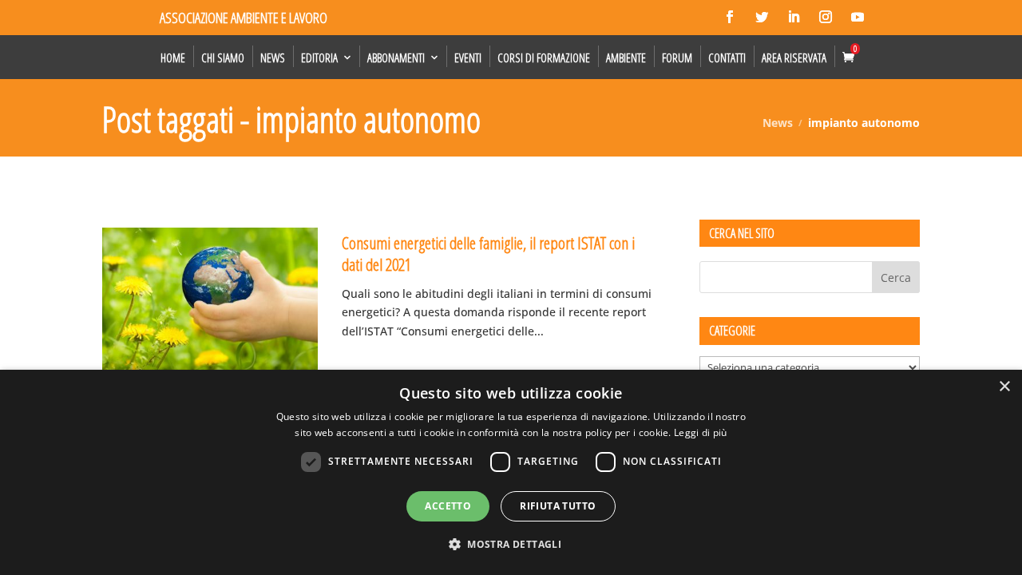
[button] (511, 544)
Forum (677, 57)
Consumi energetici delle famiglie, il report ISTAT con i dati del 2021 (488, 254)
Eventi (467, 57)
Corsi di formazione (543, 57)
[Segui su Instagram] (825, 17)
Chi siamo (222, 57)
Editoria (319, 57)
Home (172, 57)
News (272, 57)
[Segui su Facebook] (730, 17)
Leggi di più (700, 432)
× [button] (1004, 387)
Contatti (727, 57)
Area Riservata (794, 57)
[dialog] (511, 472)
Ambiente (626, 57)
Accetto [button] (448, 506)
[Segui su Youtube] (857, 17)
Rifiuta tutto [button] (558, 506)
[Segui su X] (761, 17)
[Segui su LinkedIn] (793, 17)
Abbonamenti (396, 57)
